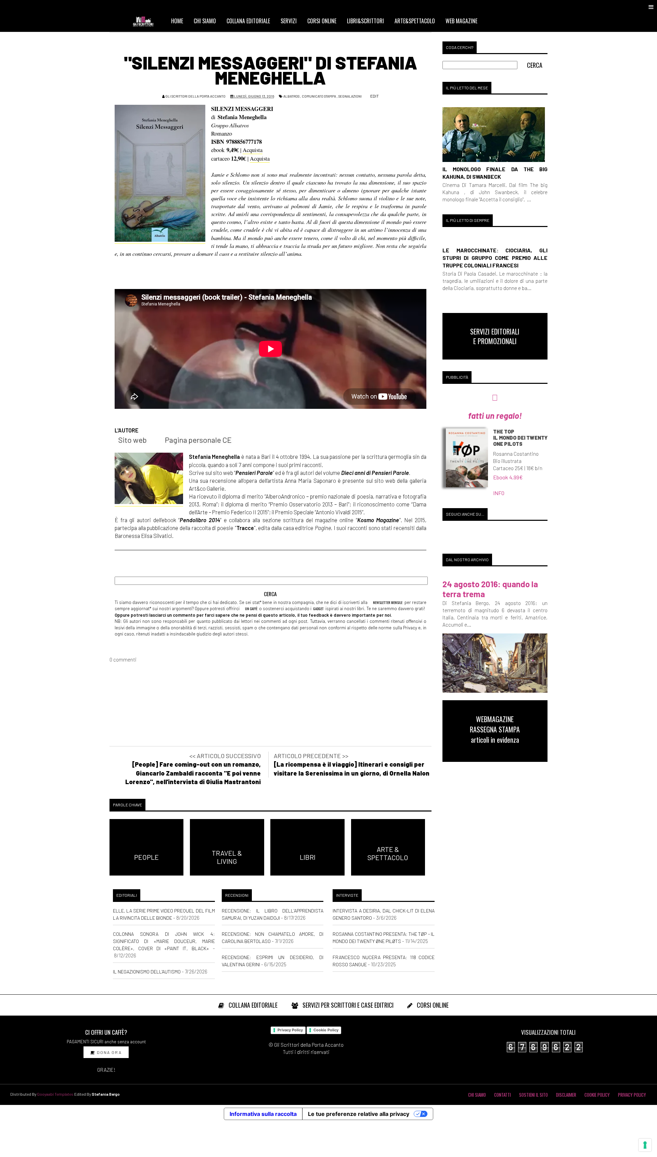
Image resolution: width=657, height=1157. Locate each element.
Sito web (132, 439)
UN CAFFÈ (250, 608)
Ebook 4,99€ (508, 477)
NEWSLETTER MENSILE (387, 602)
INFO (498, 493)
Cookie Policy (325, 1030)
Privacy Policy (290, 1030)
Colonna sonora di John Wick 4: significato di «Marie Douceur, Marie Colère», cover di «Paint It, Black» (164, 941)
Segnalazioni (350, 96)
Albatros (291, 96)
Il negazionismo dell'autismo (147, 971)
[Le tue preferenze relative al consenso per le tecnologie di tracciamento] (645, 1145)
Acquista (252, 150)
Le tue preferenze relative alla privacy (358, 1113)
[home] (146, 21)
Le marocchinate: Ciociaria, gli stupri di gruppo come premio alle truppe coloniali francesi (495, 257)
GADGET (318, 608)
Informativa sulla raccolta (263, 1113)
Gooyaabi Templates (55, 1094)
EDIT (374, 95)
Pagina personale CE (198, 439)
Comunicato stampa (319, 96)
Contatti (502, 1094)
